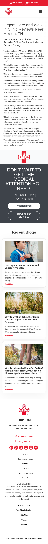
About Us (25, 478)
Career (24, 520)
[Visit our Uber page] (31, 448)
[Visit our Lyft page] (36, 448)
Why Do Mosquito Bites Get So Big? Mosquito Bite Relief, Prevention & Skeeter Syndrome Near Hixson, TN (24, 371)
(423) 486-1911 (24, 198)
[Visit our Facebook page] (11, 448)
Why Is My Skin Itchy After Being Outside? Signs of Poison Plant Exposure (22, 319)
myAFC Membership (25, 473)
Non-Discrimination (24, 510)
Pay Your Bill (33, 3)
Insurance (25, 468)
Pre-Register (17, 3)
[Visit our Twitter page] (16, 448)
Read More (9, 284)
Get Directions (25, 436)
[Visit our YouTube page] (26, 448)
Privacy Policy (24, 505)
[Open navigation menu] (40, 11)
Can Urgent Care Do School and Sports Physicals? (22, 266)
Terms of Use (24, 525)
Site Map (24, 515)
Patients (25, 464)
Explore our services (24, 215)
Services (25, 454)
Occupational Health (25, 459)
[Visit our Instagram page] (21, 448)
